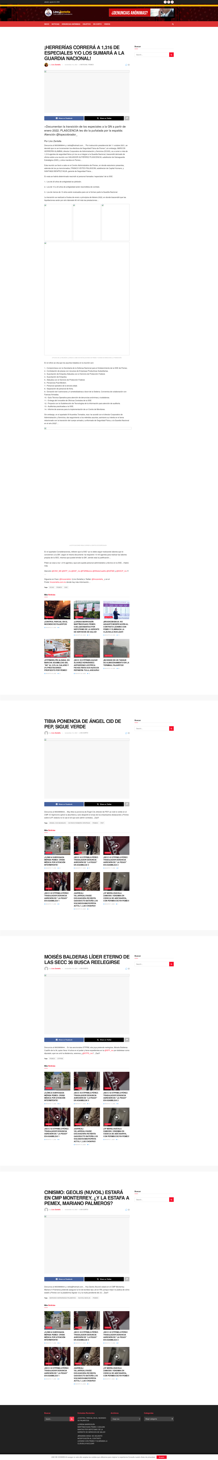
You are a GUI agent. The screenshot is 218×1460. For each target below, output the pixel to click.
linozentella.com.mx (58, 582)
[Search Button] (173, 24)
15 (89, 635)
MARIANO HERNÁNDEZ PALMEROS (63, 1298)
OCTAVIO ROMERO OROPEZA (79, 823)
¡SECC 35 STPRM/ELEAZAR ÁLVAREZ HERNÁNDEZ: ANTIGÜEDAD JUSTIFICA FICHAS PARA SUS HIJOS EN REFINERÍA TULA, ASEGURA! (86, 665)
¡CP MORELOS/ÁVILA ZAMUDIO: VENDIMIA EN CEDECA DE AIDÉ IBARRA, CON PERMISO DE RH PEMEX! (116, 897)
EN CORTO (97, 24)
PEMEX (91, 64)
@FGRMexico (86, 571)
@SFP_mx (66, 571)
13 (89, 868)
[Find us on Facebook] (165, 2)
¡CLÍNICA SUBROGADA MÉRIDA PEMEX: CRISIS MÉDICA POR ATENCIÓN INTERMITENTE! (54, 861)
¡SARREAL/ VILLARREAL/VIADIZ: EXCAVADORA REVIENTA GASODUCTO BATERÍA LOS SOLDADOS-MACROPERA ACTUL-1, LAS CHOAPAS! (86, 899)
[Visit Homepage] (58, 12)
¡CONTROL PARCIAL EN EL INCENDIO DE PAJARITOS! (56, 622)
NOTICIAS (55, 24)
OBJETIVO (87, 24)
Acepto (161, 1457)
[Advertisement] (109, 35)
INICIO (46, 24)
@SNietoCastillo (99, 571)
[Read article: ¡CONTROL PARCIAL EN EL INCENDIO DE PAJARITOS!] (57, 610)
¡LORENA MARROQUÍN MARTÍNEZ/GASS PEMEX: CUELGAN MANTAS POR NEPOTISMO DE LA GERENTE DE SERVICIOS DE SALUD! (86, 626)
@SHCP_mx (121, 571)
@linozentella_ (98, 579)
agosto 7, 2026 (109, 904)
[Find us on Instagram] (172, 2)
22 (59, 868)
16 (118, 635)
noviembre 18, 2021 (71, 64)
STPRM (60, 1058)
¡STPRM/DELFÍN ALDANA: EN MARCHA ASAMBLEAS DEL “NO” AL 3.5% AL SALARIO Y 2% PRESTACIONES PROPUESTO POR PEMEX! (56, 665)
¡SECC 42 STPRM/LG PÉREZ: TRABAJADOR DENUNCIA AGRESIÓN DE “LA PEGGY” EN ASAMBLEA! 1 (56, 897)
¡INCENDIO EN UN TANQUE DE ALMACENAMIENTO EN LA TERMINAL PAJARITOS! (116, 662)
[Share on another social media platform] (126, 118)
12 (59, 673)
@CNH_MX (57, 571)
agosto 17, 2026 (50, 868)
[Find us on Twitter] (168, 2)
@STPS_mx (88, 1053)
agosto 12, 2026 (80, 909)
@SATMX (110, 571)
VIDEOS (107, 24)
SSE (66, 587)
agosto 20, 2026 (80, 635)
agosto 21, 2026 (50, 627)
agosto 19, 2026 (109, 668)
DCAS (52, 587)
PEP (102, 823)
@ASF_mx (75, 571)
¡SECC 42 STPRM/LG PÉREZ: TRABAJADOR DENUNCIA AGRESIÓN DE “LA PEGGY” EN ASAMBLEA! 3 (86, 861)
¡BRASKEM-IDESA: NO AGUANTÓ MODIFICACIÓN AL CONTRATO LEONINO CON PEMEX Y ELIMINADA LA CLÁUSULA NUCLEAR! (115, 626)
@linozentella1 (65, 579)
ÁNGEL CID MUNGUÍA (58, 823)
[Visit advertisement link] (141, 13)
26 (118, 668)
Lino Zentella (56, 64)
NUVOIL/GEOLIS (84, 1298)
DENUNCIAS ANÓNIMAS (71, 24)
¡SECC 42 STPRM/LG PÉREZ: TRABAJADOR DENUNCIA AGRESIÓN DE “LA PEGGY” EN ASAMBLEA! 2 (115, 861)
